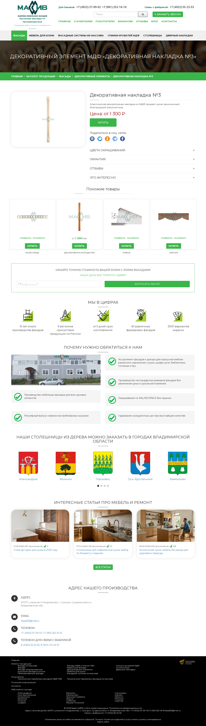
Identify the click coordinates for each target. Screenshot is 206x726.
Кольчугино (24, 697)
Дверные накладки (125, 669)
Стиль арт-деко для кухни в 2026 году (35, 550)
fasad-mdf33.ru (78, 708)
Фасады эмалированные (30, 669)
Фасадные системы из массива (82, 673)
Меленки (22, 699)
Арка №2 (173, 252)
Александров (25, 693)
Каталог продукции (21, 663)
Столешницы (122, 667)
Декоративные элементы (80, 669)
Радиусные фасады (76, 667)
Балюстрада (32, 252)
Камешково (72, 695)
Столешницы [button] (152, 35)
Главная (15, 660)
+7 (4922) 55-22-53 (182, 7)
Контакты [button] (169, 21)
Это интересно (103, 177)
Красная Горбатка (75, 697)
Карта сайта (103, 722)
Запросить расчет (147, 284)
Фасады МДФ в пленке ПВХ (80, 665)
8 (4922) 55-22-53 (30, 645)
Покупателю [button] (105, 21)
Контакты (16, 686)
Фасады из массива (27, 665)
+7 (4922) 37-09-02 (88, 7)
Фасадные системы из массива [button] (81, 35)
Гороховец (120, 693)
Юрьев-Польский (75, 702)
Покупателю (17, 677)
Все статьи (103, 567)
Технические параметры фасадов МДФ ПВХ (40, 679)
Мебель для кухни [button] (41, 35)
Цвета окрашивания (107, 150)
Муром (70, 699)
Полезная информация (23, 682)
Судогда (119, 700)
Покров (22, 700)
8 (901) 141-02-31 (50, 645)
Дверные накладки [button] (179, 35)
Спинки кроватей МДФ (127, 665)
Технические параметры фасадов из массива (90, 679)
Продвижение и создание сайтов (187, 661)
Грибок (127, 252)
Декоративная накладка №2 (79, 252)
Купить (103, 122)
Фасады (21, 667)
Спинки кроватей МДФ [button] (123, 35)
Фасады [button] (19, 35)
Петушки (119, 699)
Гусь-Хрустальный (27, 695)
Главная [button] (64, 21)
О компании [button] (83, 21)
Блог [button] (154, 21)
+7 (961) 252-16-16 (114, 7)
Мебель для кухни (76, 671)
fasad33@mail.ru (30, 620)
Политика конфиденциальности (125, 708)
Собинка (70, 700)
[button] (48, 119)
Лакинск (119, 697)
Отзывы (96, 168)
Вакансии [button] (125, 21)
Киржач (118, 695)
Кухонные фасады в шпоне (31, 671)
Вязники (70, 693)
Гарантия (98, 159)
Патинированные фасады (31, 673)
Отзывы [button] (142, 21)
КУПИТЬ (32, 246)
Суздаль (22, 702)
